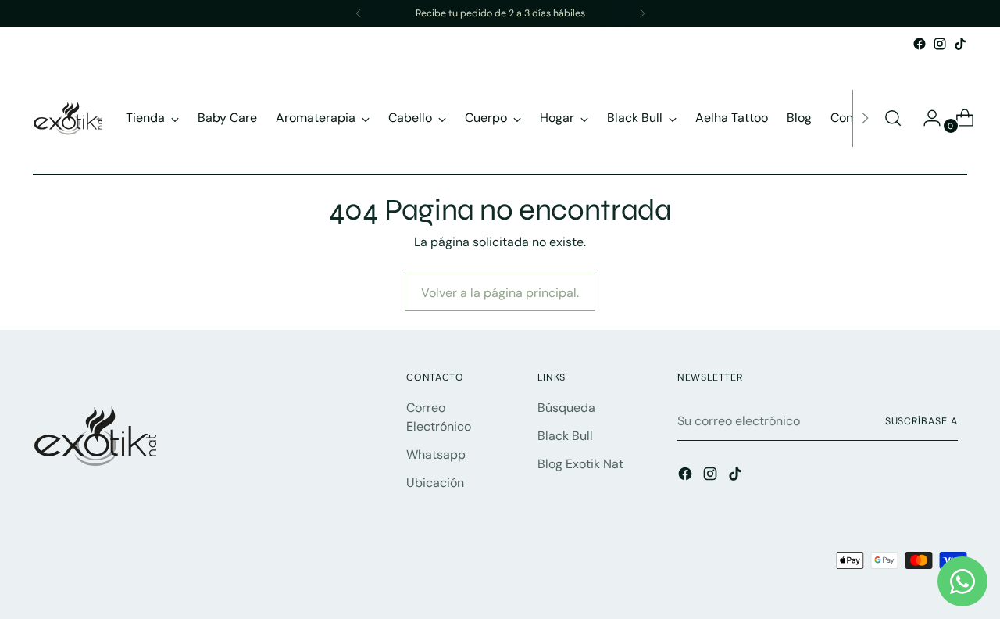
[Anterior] (358, 13)
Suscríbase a (921, 421)
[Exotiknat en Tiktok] (960, 44)
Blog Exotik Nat (580, 464)
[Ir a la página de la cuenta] (925, 118)
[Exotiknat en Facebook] (919, 44)
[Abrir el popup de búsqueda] (893, 118)
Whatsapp (436, 454)
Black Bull (565, 436)
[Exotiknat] (68, 118)
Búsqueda (566, 407)
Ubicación (435, 482)
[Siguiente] (642, 13)
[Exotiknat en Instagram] (940, 44)
